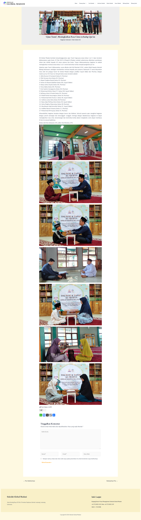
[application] (86, 3)
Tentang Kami (82, 3)
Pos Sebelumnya (29, 481)
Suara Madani (118, 3)
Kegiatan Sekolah (65, 40)
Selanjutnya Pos (112, 481)
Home (76, 3)
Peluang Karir (134, 3)
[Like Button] (41, 410)
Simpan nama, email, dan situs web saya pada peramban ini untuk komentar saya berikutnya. (70, 459)
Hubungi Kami (126, 3)
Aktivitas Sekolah (101, 3)
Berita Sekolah (110, 3)
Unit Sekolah (91, 3)
